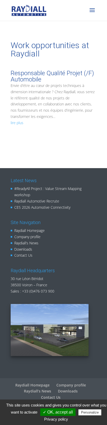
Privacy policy (56, 419)
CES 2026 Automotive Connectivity (42, 207)
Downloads (23, 249)
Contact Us (23, 255)
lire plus (17, 122)
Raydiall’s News (26, 242)
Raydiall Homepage (29, 230)
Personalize (90, 412)
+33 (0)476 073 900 (38, 291)
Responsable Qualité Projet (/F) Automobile (52, 76)
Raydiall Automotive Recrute (36, 201)
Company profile (27, 236)
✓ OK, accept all (58, 412)
